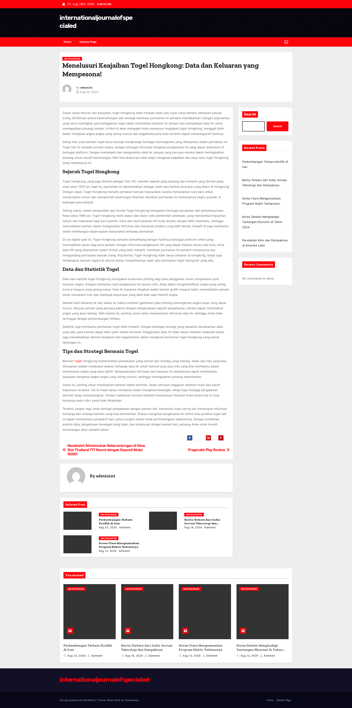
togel (78, 361)
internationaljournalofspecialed (104, 679)
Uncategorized (72, 59)
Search (250, 114)
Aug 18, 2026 (193, 527)
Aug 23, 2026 (108, 527)
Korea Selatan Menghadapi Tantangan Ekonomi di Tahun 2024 (262, 222)
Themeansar (132, 700)
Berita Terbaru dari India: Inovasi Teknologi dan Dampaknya (202, 523)
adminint (86, 87)
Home (67, 41)
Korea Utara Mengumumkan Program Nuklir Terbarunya (119, 545)
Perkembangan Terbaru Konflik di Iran (115, 521)
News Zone (113, 700)
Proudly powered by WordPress (78, 700)
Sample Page (88, 41)
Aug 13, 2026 (108, 550)
